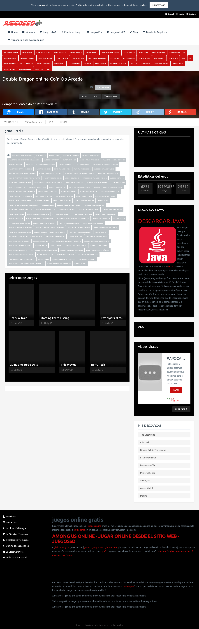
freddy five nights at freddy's (39, 218)
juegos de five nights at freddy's (66, 241)
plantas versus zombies (79, 187)
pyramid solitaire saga (94, 205)
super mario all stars (48, 191)
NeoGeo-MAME (10, 58)
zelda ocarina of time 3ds (63, 259)
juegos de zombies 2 (101, 218)
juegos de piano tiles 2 (104, 169)
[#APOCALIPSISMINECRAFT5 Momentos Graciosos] (150, 372)
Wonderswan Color (110, 53)
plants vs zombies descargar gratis (73, 218)
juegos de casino (40, 241)
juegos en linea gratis (45, 209)
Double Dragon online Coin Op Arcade (25, 236)
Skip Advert (102, 87)
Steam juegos (25, 69)
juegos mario (41, 245)
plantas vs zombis (62, 169)
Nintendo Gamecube (97, 58)
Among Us (145, 480)
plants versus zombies (69, 223)
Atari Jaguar (129, 53)
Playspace (145, 63)
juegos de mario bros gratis (96, 241)
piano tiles (54, 155)
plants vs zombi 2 (84, 196)
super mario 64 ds (68, 191)
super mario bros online (38, 214)
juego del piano (72, 178)
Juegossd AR (49, 32)
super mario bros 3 (184, 551)
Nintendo (173, 58)
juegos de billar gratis (108, 173)
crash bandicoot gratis (75, 245)
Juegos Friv (95, 32)
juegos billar (48, 205)
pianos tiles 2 (80, 264)
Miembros (11, 516)
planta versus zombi (53, 178)
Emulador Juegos (72, 32)
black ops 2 (41, 155)
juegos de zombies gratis (44, 223)
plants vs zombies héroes (97, 250)
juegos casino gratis (18, 250)
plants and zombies (62, 200)
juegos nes (98, 547)
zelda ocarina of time (84, 200)
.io (190, 58)
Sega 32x (87, 63)
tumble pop (128, 586)
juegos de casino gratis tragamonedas (26, 264)
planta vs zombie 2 (82, 169)
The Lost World (147, 435)
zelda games (55, 245)
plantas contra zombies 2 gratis (79, 173)
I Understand (158, 5)
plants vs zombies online (20, 182)
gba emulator (111, 547)
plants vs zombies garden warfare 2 (25, 160)
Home (14, 32)
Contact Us (11, 522)
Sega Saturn (74, 63)
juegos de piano (16, 164)
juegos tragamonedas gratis (44, 250)
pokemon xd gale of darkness (22, 259)
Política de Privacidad (16, 557)
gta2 (56, 547)
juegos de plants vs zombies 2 (22, 191)
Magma (143, 496)
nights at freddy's (17, 187)
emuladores (79, 530)
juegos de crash (16, 218)
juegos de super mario (112, 209)
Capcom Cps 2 (76, 53)
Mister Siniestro (147, 473)
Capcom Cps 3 (91, 53)
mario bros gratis (45, 255)
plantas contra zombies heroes (40, 164)
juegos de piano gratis (89, 209)
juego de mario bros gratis (105, 227)
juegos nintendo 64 (74, 182)
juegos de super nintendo (68, 205)
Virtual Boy (159, 58)
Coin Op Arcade (43, 53)
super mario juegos (88, 191)
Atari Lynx (143, 53)
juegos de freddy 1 (87, 259)
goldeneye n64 (118, 182)
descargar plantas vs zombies (22, 173)
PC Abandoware (11, 53)
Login (181, 14)
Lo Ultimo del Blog (15, 528)
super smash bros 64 (61, 214)
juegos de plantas (57, 187)
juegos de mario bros (55, 236)
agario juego (119, 218)
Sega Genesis (100, 63)
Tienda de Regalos (155, 32)
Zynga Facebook (161, 63)
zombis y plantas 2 (67, 209)
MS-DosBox (27, 53)
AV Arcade (93, 625)
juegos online (94, 526)
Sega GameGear (43, 63)
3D (131, 63)
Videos (29, 32)
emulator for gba (166, 551)
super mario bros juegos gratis (48, 182)
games (87, 547)
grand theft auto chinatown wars (24, 178)
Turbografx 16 (158, 53)
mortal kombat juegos (93, 223)
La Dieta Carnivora (14, 552)
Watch (176, 390)
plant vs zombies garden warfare (23, 205)
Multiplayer (9, 69)
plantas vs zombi (16, 214)
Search (170, 14)
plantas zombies (42, 200)
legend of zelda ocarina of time (108, 187)
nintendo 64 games (43, 196)
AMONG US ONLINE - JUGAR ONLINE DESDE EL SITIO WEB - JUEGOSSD (115, 538)
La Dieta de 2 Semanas (17, 534)
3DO (49, 69)
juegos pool (102, 200)
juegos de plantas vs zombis (21, 255)
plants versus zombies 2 (97, 182)
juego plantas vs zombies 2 (95, 178)
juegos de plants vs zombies (105, 164)
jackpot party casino (89, 160)
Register (192, 14)
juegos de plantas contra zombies (73, 164)
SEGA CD (29, 63)
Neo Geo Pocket (27, 58)
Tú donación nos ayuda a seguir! (27, 40)
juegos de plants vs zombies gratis (49, 232)
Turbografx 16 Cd (177, 53)
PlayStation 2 (78, 58)
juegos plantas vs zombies (20, 227)
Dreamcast (59, 63)
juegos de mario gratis (88, 255)
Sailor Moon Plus (148, 457)
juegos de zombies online (79, 227)
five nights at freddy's (22, 155)
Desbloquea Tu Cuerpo (17, 540)
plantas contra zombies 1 (20, 196)
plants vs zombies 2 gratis (20, 209)
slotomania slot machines (59, 264)
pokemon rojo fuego (62, 555)
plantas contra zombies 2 (20, 169)
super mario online (64, 196)
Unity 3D (39, 69)
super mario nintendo (105, 196)
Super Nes (115, 58)
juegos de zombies (71, 155)
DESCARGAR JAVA (161, 221)
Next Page (180, 409)
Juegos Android (46, 58)
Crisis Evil (144, 442)
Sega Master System (13, 63)
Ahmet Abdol (146, 488)
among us (64, 547)
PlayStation (62, 58)
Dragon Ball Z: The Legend (153, 450)
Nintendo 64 (144, 58)
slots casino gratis (99, 245)
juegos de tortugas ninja (20, 245)
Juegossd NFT (117, 32)
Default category (118, 63)
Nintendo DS (129, 58)
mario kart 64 (101, 232)
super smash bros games (19, 223)
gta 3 (104, 551)
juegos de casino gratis (19, 241)
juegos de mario (75, 236)
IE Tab (171, 266)
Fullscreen (111, 97)
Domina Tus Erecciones (17, 546)
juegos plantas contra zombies (50, 227)
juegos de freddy (51, 160)
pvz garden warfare (83, 214)
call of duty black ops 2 (96, 236)
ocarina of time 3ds (65, 255)
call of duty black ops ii (105, 214)
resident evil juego (37, 187)
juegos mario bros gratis (71, 250)
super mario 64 (69, 160)
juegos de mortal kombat (20, 200)
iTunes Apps (178, 63)
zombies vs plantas (90, 155)
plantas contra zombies (114, 160)
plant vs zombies (43, 169)
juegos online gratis (110, 191)
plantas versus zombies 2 (80, 232)
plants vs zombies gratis (20, 232)
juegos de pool (116, 178)
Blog (135, 32)
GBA (183, 58)
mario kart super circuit (50, 173)
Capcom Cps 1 (60, 53)
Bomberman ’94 (147, 465)
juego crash (43, 259)
